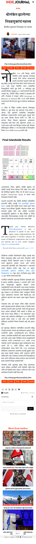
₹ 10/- (5, 68)
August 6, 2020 (29, 248)
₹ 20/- (11, 68)
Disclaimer (12, 537)
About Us (6, 537)
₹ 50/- (18, 68)
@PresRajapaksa (15, 229)
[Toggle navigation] (33, 1)
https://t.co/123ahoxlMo (10, 244)
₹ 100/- (24, 68)
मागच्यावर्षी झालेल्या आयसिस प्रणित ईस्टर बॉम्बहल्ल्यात (18, 272)
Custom (31, 68)
